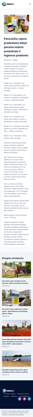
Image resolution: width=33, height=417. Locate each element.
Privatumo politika (23, 394)
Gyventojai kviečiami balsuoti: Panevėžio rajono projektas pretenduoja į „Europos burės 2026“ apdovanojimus (16, 341)
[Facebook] (19, 399)
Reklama (6, 396)
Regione (15, 60)
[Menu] (30, 4)
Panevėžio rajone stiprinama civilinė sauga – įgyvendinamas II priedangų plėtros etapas (15, 311)
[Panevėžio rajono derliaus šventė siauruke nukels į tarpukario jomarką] (16, 270)
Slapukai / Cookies (9, 394)
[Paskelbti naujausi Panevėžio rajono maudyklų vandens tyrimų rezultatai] (16, 358)
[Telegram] (29, 399)
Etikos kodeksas (24, 396)
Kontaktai (14, 396)
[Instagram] (24, 399)
